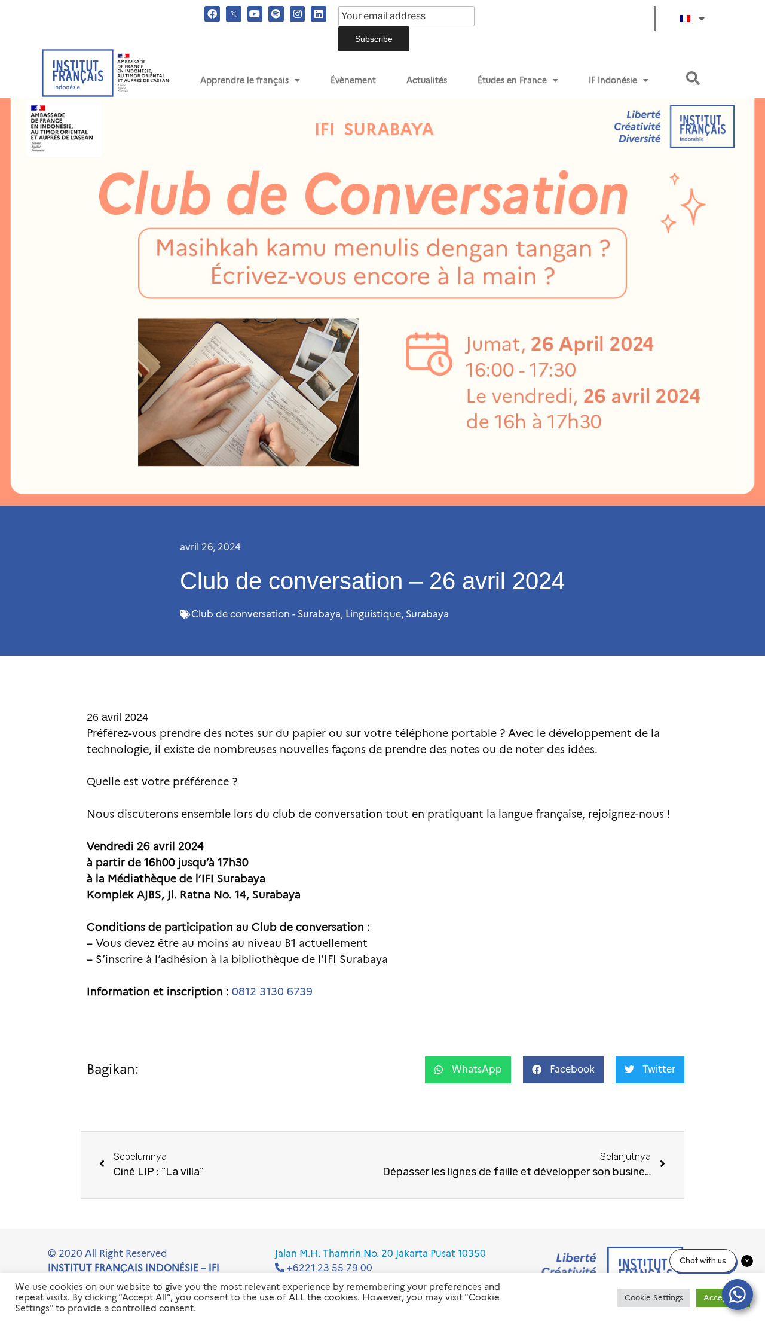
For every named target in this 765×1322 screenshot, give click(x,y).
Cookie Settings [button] (654, 1297)
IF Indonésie (613, 80)
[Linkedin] (318, 14)
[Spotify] (276, 14)
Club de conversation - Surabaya (266, 614)
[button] (693, 78)
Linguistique (373, 614)
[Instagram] (297, 14)
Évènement (353, 80)
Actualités (426, 80)
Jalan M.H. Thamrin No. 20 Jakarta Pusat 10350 (380, 1253)
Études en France (512, 80)
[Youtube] (255, 14)
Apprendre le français (244, 80)
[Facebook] (212, 14)
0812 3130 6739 (272, 991)
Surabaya (427, 614)
